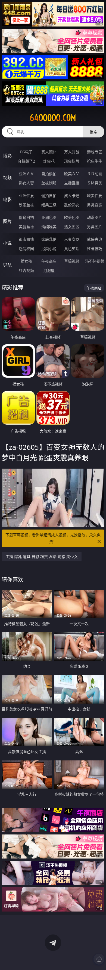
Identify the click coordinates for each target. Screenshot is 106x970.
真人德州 (49, 151)
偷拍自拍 (49, 195)
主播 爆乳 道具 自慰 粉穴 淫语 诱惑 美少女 (41, 556)
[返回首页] (98, 959)
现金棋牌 (71, 161)
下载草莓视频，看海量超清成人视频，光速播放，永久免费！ (53, 538)
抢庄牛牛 (94, 161)
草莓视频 (71, 261)
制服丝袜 (26, 204)
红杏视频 (26, 270)
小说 (7, 243)
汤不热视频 (94, 261)
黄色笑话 (71, 248)
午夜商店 (49, 261)
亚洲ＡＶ (26, 173)
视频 (7, 178)
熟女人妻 (26, 183)
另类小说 (49, 248)
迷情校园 (26, 248)
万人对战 (71, 151)
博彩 (7, 156)
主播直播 (71, 183)
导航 (7, 265)
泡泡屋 (49, 270)
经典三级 (49, 204)
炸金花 (49, 161)
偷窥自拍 (26, 217)
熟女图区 (71, 226)
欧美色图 (71, 217)
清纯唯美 (49, 226)
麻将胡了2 (26, 161)
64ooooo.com (53, 117)
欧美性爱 (94, 195)
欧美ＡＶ (71, 173)
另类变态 (94, 204)
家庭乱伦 (49, 239)
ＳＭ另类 (94, 183)
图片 (7, 221)
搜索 (93, 131)
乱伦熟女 (71, 204)
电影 (7, 199)
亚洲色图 (49, 217)
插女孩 (26, 261)
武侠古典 (94, 239)
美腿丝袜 (26, 226)
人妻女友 (71, 239)
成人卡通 (71, 195)
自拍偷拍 (49, 173)
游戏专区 (94, 151)
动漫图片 (94, 217)
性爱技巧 (94, 248)
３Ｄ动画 (94, 173)
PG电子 (26, 151)
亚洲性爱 (26, 195)
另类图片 (94, 226)
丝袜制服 (49, 183)
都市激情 (26, 239)
